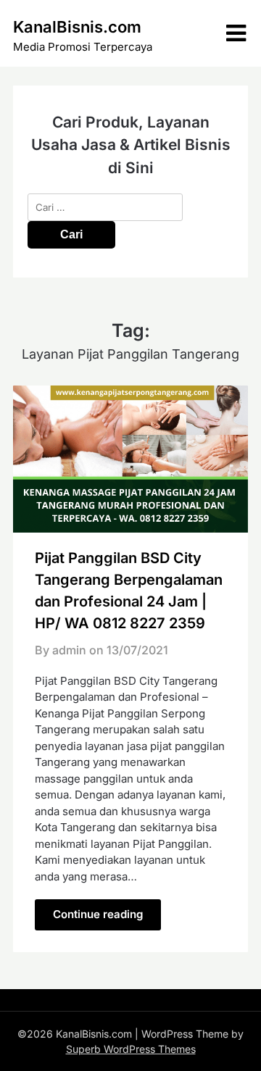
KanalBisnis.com (77, 26)
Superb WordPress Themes (131, 1049)
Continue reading (98, 914)
